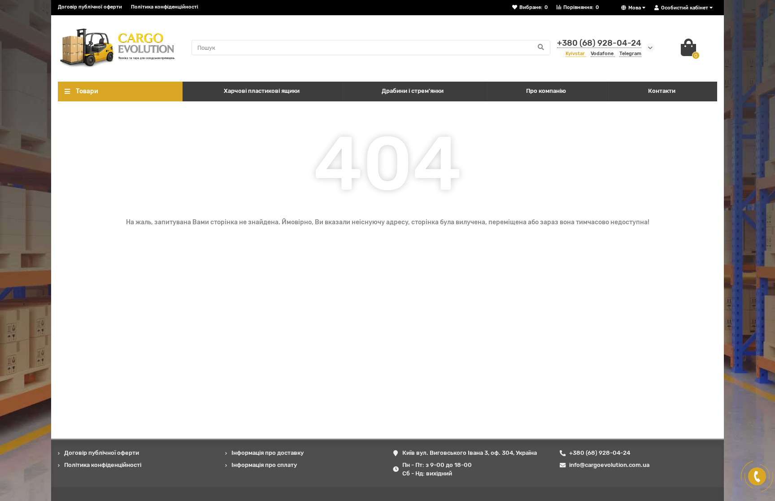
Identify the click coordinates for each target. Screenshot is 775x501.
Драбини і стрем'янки (413, 90)
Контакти (661, 90)
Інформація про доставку (267, 452)
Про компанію (546, 90)
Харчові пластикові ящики (262, 90)
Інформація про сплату (264, 465)
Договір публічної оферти (90, 7)
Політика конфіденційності (164, 7)
